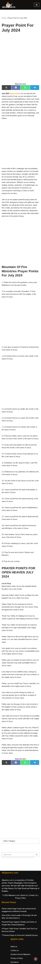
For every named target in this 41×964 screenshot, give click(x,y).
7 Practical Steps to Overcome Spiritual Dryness (20, 935)
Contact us (15, 950)
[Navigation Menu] (36, 5)
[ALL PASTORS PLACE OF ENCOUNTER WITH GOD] (8, 5)
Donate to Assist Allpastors (21, 954)
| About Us (24, 895)
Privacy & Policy (17, 958)
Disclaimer (15, 962)
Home (4, 18)
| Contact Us (32, 895)
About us (14, 946)
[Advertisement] (20, 60)
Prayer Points (15, 93)
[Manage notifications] (35, 959)
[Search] (36, 854)
